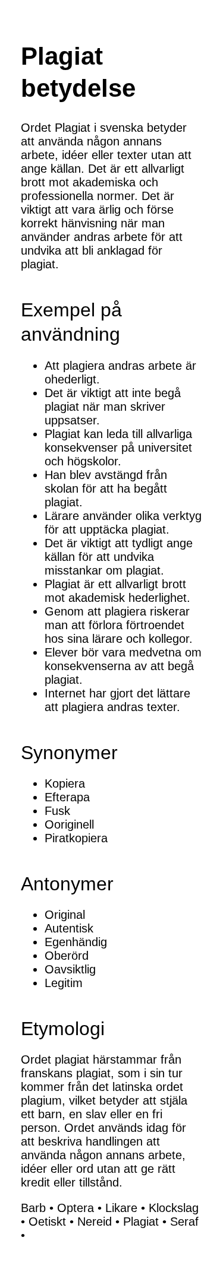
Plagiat (141, 1221)
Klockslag (174, 1207)
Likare (121, 1207)
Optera (75, 1207)
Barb (33, 1207)
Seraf (184, 1221)
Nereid (94, 1221)
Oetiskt (47, 1221)
